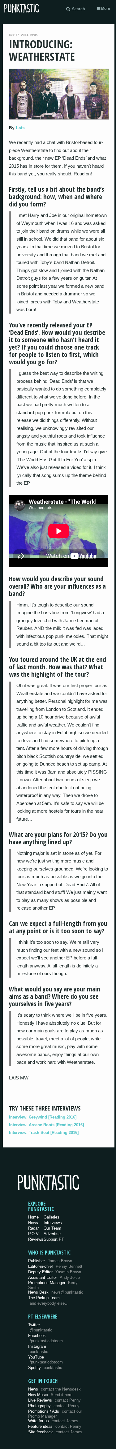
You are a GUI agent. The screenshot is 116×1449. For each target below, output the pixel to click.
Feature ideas (54, 1426)
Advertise (52, 1233)
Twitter (40, 1327)
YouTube (45, 1360)
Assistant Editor (54, 1277)
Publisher (50, 1261)
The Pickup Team (44, 1297)
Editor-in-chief (55, 1266)
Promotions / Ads (55, 1414)
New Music (50, 1394)
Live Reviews (54, 1400)
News (33, 1222)
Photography (53, 1405)
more (105, 8)
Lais (20, 127)
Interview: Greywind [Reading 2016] (42, 1117)
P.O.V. (34, 1233)
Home (33, 1217)
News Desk (55, 1292)
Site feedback (55, 1432)
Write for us (53, 1421)
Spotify (45, 1367)
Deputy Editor (54, 1272)
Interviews (53, 1222)
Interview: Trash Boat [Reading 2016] (44, 1132)
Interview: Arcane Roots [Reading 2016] (46, 1125)
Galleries (51, 1217)
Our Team (52, 1228)
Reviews (35, 1239)
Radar (33, 1228)
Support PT (54, 1239)
